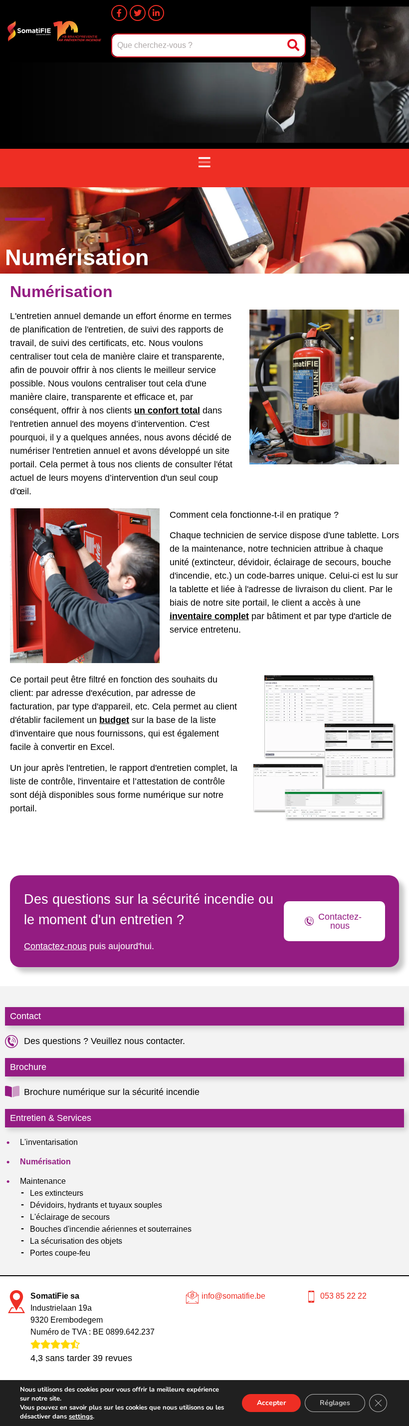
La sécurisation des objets (76, 1241)
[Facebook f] (119, 13)
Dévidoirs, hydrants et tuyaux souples (96, 1205)
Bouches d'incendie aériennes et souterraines (111, 1229)
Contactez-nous (55, 946)
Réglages (335, 1403)
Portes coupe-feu (60, 1253)
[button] (204, 163)
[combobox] (198, 45)
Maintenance (43, 1181)
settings (81, 1416)
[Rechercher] (294, 45)
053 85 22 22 (343, 1296)
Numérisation (45, 1161)
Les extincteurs (56, 1193)
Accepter (271, 1403)
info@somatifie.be (233, 1296)
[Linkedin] (156, 13)
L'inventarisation (49, 1142)
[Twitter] (138, 13)
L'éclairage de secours (70, 1217)
